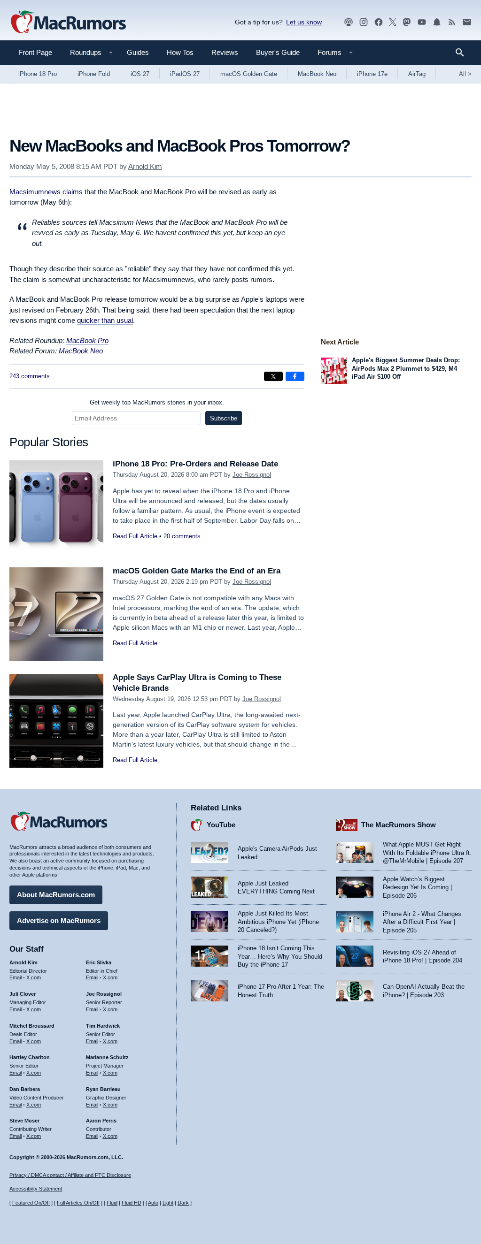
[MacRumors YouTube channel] (422, 22)
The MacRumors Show (398, 825)
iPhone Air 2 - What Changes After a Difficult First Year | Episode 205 (422, 922)
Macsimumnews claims (46, 192)
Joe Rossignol (252, 474)
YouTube (221, 825)
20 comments (182, 536)
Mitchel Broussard (31, 1026)
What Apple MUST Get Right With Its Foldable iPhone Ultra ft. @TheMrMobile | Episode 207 (427, 852)
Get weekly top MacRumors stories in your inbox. (157, 402)
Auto (153, 1203)
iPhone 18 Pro (37, 73)
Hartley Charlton (29, 1057)
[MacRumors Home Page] (68, 22)
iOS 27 (140, 73)
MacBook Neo (317, 73)
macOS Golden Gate (248, 73)
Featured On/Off (31, 1203)
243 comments (29, 376)
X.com (33, 977)
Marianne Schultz (107, 1057)
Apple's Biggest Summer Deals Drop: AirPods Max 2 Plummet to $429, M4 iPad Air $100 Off (406, 368)
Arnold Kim (145, 166)
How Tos (180, 52)
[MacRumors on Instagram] (363, 22)
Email (15, 977)
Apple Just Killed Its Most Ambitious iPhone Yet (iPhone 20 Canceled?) (278, 921)
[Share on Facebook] (295, 376)
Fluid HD (131, 1203)
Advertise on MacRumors (59, 920)
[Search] (463, 53)
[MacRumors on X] (392, 22)
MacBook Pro (87, 340)
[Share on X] (273, 376)
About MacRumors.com (56, 895)
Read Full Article (135, 536)
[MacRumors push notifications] (437, 22)
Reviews (224, 52)
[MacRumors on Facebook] (378, 22)
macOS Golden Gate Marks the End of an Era (196, 570)
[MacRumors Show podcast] (348, 22)
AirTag (417, 73)
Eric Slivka (98, 962)
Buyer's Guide (278, 52)
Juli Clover (22, 994)
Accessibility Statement (35, 1188)
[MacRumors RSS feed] (452, 22)
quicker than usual (105, 320)
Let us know (304, 22)
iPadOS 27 (185, 73)
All (465, 73)
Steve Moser (24, 1120)
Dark (183, 1203)
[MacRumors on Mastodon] (406, 22)
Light (168, 1203)
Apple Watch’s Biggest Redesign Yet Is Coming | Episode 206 (417, 887)
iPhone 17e (372, 73)
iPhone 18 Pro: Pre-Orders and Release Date (195, 463)
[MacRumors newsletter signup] (467, 22)
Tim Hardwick (103, 1026)
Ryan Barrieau (103, 1089)
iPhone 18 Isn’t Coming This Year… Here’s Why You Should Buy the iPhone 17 (280, 956)
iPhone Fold (94, 73)
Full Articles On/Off (78, 1203)
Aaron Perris (101, 1120)
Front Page (35, 52)
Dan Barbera (24, 1089)
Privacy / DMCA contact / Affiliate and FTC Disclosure (70, 1175)
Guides (138, 52)
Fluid (112, 1203)
